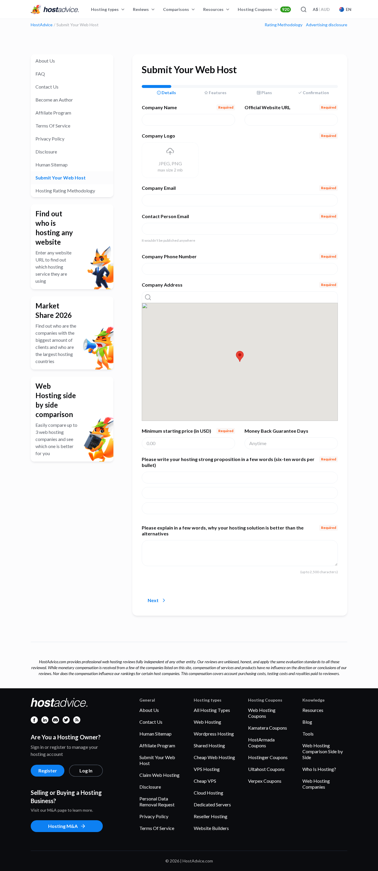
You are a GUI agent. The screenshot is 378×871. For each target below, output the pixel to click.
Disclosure (46, 151)
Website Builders (211, 828)
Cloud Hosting (208, 792)
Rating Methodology (283, 24)
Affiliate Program (53, 112)
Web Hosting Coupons (262, 713)
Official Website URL (290, 107)
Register (47, 770)
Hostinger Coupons (268, 757)
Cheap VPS (205, 781)
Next (153, 600)
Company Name (187, 107)
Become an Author (54, 99)
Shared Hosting (209, 745)
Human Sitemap (51, 164)
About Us (45, 60)
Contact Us (46, 86)
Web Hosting (207, 722)
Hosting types (105, 9)
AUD (321, 9)
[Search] (303, 9)
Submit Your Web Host (60, 177)
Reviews (141, 9)
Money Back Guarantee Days (276, 431)
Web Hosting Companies (316, 784)
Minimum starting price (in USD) (187, 431)
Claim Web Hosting (159, 775)
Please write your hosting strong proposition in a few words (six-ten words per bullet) (239, 462)
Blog (307, 722)
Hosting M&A (63, 826)
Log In (85, 770)
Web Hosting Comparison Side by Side (322, 751)
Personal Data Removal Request (157, 801)
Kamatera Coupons (267, 728)
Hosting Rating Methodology (65, 190)
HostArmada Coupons (261, 742)
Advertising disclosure (326, 24)
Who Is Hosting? (319, 769)
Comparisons (176, 9)
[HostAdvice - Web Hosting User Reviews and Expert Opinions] (55, 9)
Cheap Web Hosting (214, 757)
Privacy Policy (49, 138)
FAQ (40, 73)
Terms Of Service (52, 125)
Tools (308, 733)
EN (348, 9)
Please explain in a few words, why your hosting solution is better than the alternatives (239, 530)
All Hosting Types (212, 710)
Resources (213, 9)
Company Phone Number (239, 256)
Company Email (239, 188)
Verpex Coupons (264, 781)
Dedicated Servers (212, 804)
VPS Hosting (207, 769)
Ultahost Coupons (266, 769)
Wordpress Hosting (214, 733)
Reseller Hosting (210, 816)
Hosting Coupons (263, 9)
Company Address (239, 284)
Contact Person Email (239, 216)
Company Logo (239, 135)
